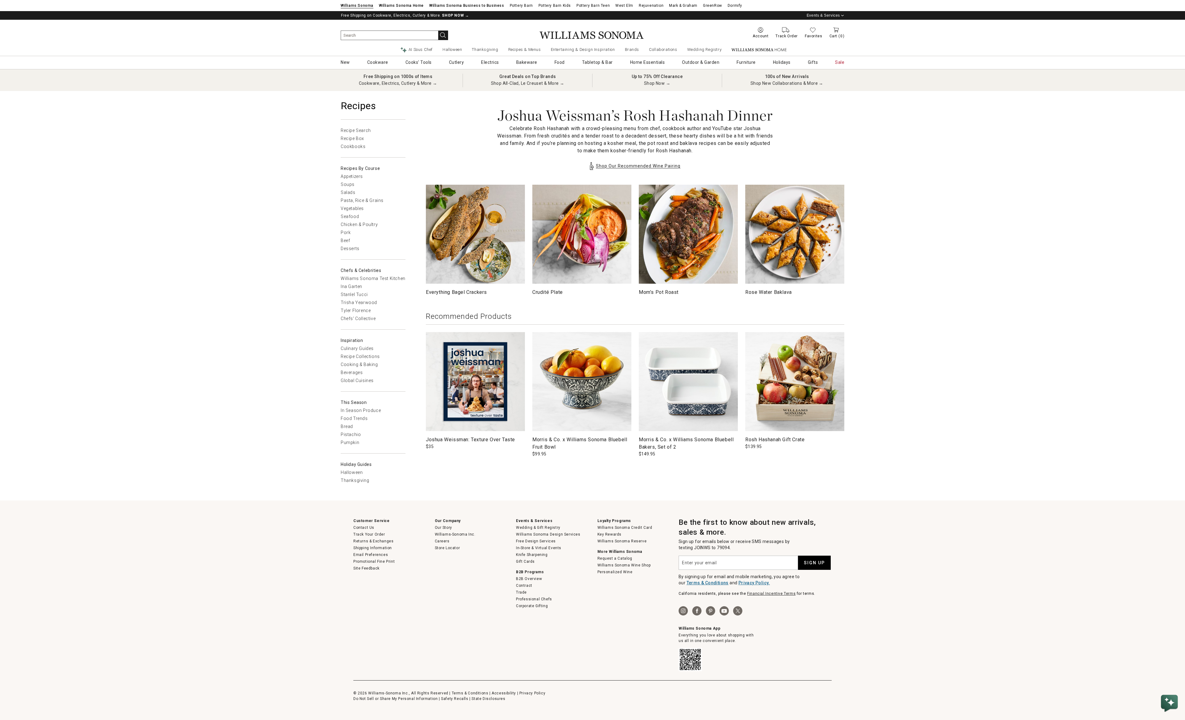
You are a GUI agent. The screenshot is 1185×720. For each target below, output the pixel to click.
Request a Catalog (614, 558)
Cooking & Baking (359, 364)
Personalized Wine (615, 572)
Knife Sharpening (532, 555)
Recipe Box (352, 138)
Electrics (490, 62)
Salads (348, 192)
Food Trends (354, 418)
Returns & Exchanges (373, 541)
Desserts (350, 248)
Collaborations (663, 49)
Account (760, 36)
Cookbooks (353, 146)
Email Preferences (370, 555)
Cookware (377, 62)
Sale (839, 62)
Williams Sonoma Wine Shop (624, 565)
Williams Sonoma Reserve (622, 541)
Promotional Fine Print (374, 561)
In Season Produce (361, 410)
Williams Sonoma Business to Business (466, 5)
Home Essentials (647, 62)
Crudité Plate (547, 292)
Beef (345, 240)
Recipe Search (356, 130)
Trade (521, 592)
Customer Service (371, 521)
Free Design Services (536, 541)
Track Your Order (369, 534)
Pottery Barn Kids (554, 5)
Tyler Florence (356, 310)
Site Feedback (366, 568)
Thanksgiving (485, 49)
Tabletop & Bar (597, 62)
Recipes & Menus (524, 49)
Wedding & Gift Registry (538, 527)
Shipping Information (372, 548)
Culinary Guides (357, 348)
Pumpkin (350, 442)
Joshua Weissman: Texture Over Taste (470, 439)
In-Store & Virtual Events (538, 548)
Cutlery (456, 62)
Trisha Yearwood (359, 302)
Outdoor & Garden (700, 62)
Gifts (813, 62)
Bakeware (526, 62)
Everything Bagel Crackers (456, 292)
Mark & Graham (683, 5)
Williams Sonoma (357, 5)
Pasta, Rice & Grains (362, 200)
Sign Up (814, 562)
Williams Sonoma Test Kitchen (373, 278)
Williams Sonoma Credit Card (624, 527)
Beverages (352, 372)
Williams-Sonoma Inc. (455, 534)
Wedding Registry (704, 49)
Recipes (358, 106)
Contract (524, 585)
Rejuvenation (651, 5)
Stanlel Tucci (354, 294)
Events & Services (823, 15)
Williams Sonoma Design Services (548, 534)
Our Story (443, 527)
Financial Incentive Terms (771, 593)
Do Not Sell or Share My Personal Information (395, 699)
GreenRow (712, 5)
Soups (348, 184)
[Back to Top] (1170, 685)
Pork (346, 232)
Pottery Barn (521, 5)
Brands (632, 49)
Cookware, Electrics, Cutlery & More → (398, 83)
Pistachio (351, 434)
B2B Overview (529, 579)
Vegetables (352, 208)
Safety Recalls (454, 699)
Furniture (746, 62)
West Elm (624, 5)
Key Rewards (609, 534)
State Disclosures (488, 699)
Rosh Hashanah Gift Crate (775, 439)
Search (443, 35)
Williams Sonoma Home (401, 5)
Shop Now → (657, 83)
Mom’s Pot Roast (659, 292)
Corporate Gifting (532, 606)
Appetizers (352, 176)
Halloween (452, 49)
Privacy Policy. (754, 582)
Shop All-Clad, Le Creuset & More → (527, 83)
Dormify (735, 5)
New (345, 62)
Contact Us (363, 527)
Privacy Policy (532, 693)
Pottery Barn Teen (593, 5)
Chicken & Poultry (359, 224)
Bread (347, 426)
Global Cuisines (357, 380)
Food (560, 62)
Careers (442, 541)
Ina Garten (351, 286)
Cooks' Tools (418, 62)
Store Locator (447, 548)
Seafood (350, 216)
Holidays (782, 62)
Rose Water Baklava (768, 292)
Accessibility (504, 693)
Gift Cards (525, 561)
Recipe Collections (360, 356)
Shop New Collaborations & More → (786, 83)
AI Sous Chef (421, 49)
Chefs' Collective (358, 318)
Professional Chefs (534, 599)
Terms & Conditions (708, 582)
